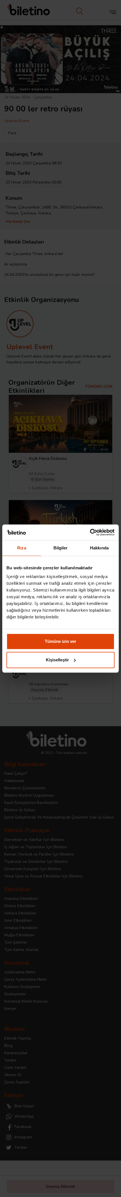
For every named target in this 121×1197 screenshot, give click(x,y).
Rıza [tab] (21, 547)
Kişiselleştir (57, 659)
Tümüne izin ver (60, 641)
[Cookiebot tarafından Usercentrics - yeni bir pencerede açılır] (90, 532)
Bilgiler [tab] (60, 547)
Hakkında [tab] (99, 547)
